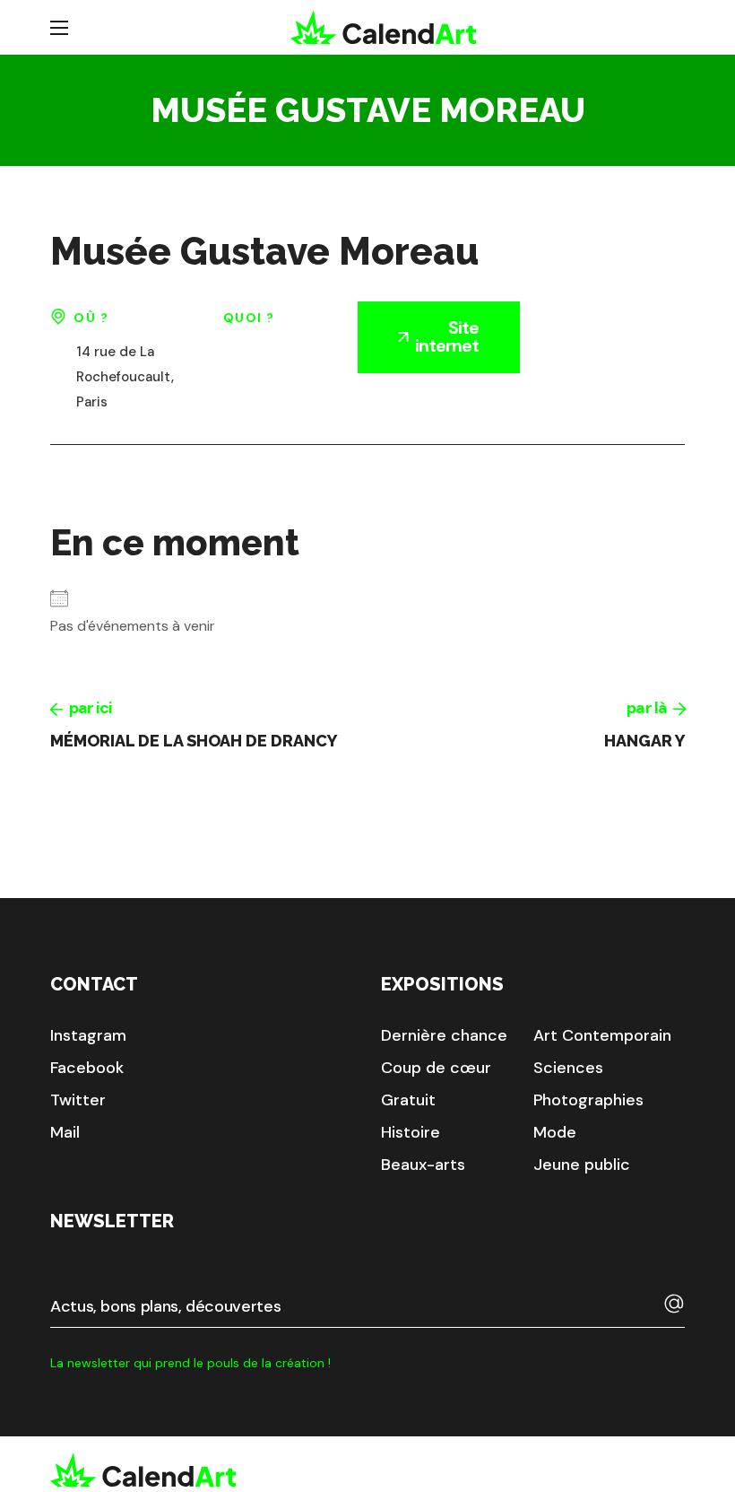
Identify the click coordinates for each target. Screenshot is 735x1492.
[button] (88, 1035)
